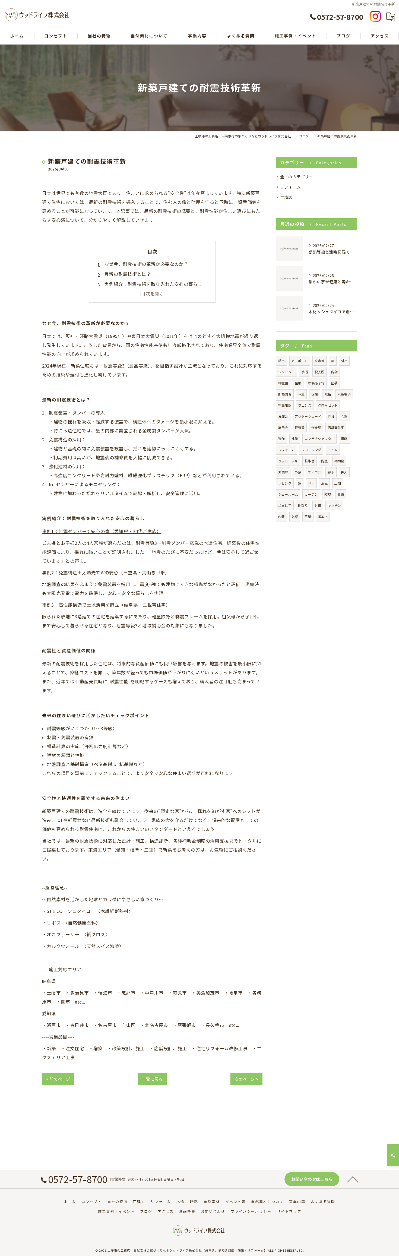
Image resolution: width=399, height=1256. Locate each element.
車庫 (301, 394)
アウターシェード (308, 416)
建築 (295, 438)
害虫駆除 (285, 405)
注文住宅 (285, 505)
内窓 (324, 460)
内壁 (334, 371)
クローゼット (328, 405)
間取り (303, 505)
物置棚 (283, 383)
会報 (344, 416)
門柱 (331, 416)
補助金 (339, 460)
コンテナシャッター (319, 438)
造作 (281, 438)
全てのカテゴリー (296, 176)
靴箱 (327, 394)
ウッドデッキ (288, 460)
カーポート (300, 360)
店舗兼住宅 (336, 427)
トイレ (333, 449)
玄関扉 (283, 472)
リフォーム (290, 187)
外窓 (298, 472)
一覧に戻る (152, 1079)
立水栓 (320, 360)
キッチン (334, 505)
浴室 (324, 483)
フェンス (304, 405)
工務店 (286, 197)
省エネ (323, 516)
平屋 (308, 516)
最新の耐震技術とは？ (127, 274)
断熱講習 (285, 394)
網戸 (281, 360)
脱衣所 (320, 371)
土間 (337, 483)
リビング (285, 483)
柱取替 (310, 460)
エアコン (314, 472)
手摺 (304, 371)
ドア (311, 483)
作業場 (316, 427)
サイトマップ (289, 1211)
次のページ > (246, 1079)
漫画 (344, 438)
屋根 (298, 383)
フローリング (311, 449)
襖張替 (300, 427)
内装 (281, 516)
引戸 (344, 360)
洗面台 (283, 416)
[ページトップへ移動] (352, 1179)
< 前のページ (58, 1079)
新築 (341, 494)
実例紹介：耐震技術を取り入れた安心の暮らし (153, 284)
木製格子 (344, 394)
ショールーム (288, 494)
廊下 (331, 472)
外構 (318, 505)
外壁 (295, 516)
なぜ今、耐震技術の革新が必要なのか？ (146, 264)
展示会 (283, 427)
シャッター (286, 371)
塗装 (334, 383)
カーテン (311, 494)
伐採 (314, 394)
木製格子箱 (316, 383)
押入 (344, 472)
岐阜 (327, 494)
